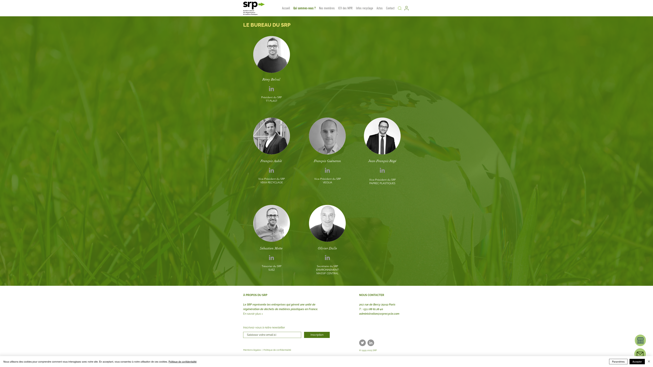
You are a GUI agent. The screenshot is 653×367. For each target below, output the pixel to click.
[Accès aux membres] (406, 8)
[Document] (640, 340)
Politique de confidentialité (277, 350)
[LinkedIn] (370, 342)
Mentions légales (252, 350)
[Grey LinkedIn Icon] (271, 88)
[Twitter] (362, 342)
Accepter (637, 361)
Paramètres (618, 361)
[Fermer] (649, 361)
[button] (399, 8)
